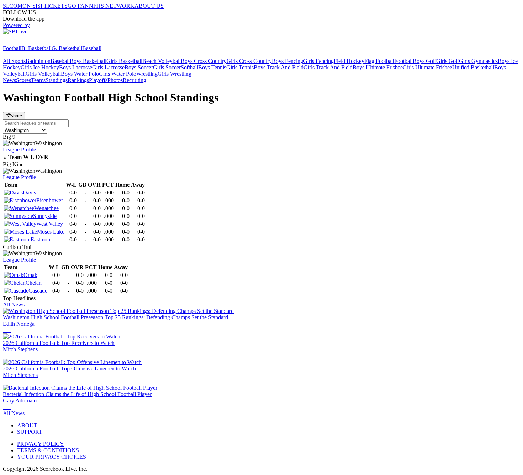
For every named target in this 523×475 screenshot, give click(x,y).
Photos (115, 80)
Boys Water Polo (80, 74)
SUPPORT (29, 432)
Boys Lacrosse (75, 67)
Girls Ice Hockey (40, 67)
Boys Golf (424, 61)
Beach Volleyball (161, 61)
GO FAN (78, 6)
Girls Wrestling (174, 74)
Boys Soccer (139, 67)
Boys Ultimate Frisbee (378, 67)
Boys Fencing (287, 61)
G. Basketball (67, 48)
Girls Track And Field (328, 67)
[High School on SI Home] (30, 42)
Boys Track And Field (278, 67)
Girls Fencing (318, 61)
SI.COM (12, 6)
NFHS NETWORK (111, 6)
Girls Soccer (167, 67)
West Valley (49, 224)
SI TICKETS (52, 6)
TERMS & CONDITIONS (48, 450)
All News (14, 304)
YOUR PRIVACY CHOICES (51, 457)
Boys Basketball (88, 61)
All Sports (14, 61)
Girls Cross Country (249, 61)
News (9, 80)
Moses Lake (50, 232)
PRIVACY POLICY (40, 444)
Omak (30, 275)
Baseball (91, 48)
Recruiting (134, 80)
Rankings (78, 80)
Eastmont (41, 239)
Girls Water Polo (117, 74)
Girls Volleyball (43, 74)
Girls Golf (447, 61)
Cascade (37, 291)
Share (16, 115)
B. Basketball (36, 48)
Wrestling (147, 74)
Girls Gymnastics (478, 61)
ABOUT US (149, 6)
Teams (38, 80)
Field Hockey (349, 61)
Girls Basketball (124, 61)
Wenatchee (46, 208)
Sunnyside (45, 216)
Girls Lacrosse (108, 67)
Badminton (38, 61)
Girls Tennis (240, 67)
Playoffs (98, 80)
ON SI (29, 6)
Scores (23, 80)
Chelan (34, 283)
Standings (57, 80)
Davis (29, 193)
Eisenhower (49, 200)
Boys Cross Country (204, 61)
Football (12, 48)
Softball (189, 67)
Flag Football (379, 61)
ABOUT (27, 425)
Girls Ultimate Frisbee (427, 67)
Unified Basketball (473, 67)
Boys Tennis (212, 67)
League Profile (19, 149)
